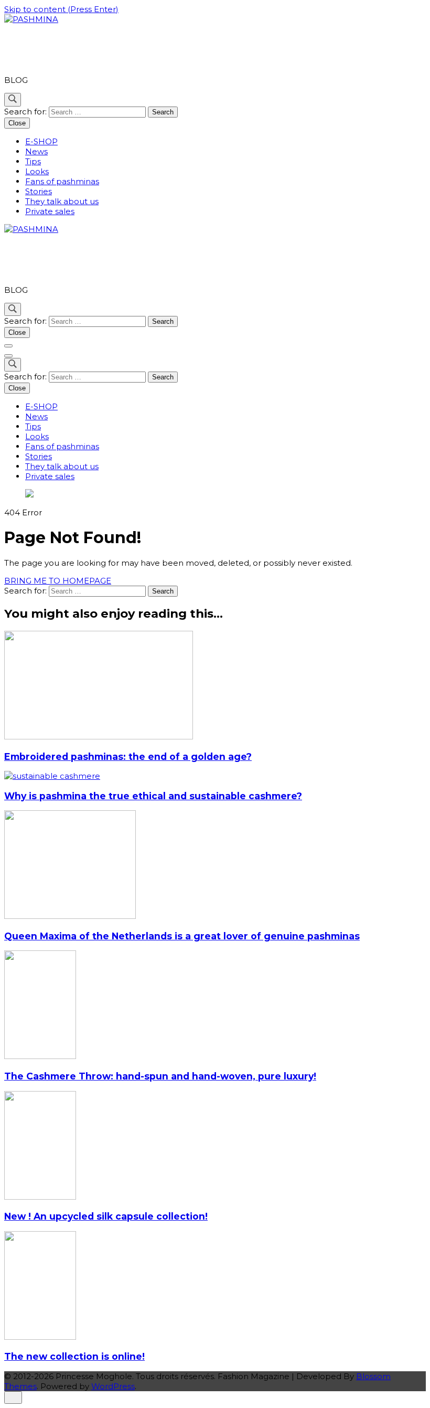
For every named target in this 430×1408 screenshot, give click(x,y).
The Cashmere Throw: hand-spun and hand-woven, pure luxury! (160, 1076)
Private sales (49, 211)
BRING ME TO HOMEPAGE (57, 581)
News (36, 151)
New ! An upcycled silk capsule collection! (106, 1216)
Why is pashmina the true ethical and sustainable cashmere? (153, 795)
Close (17, 123)
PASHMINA (48, 49)
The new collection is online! (74, 1356)
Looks (37, 171)
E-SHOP (41, 141)
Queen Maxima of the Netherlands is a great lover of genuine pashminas (182, 935)
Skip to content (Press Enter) (61, 9)
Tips (33, 161)
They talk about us (62, 201)
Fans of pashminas (62, 181)
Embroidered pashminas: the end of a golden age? (128, 756)
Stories (38, 191)
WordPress (113, 1386)
